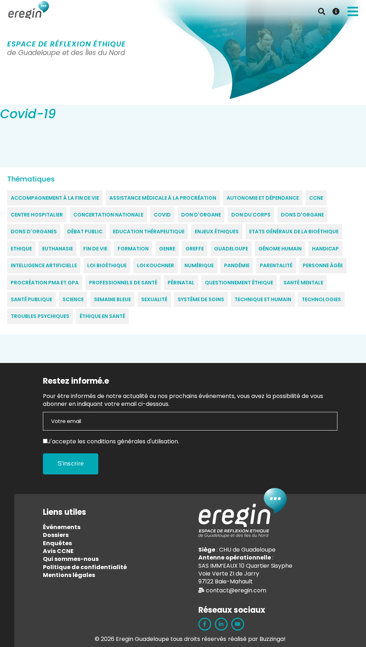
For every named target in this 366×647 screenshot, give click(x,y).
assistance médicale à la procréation (162, 197)
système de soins (201, 299)
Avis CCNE (58, 551)
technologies (321, 299)
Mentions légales (69, 575)
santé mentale (303, 282)
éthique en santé (102, 316)
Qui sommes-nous (71, 559)
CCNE (316, 197)
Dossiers (56, 535)
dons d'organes (34, 231)
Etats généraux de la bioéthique (293, 231)
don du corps (251, 214)
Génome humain (280, 248)
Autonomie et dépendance (263, 197)
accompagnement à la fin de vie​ (55, 197)
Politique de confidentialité (85, 567)
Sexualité (154, 299)
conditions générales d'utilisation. (133, 441)
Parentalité (276, 265)
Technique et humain (262, 299)
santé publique (31, 299)
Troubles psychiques (40, 316)
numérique (199, 265)
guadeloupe (231, 248)
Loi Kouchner (155, 265)
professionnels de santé (123, 282)
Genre (167, 248)
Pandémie (236, 265)
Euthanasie (57, 248)
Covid (162, 214)
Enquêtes (57, 543)
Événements (61, 527)
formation (133, 248)
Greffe (195, 248)
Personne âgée (323, 265)
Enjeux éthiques (217, 231)
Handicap (325, 248)
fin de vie (95, 248)
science (73, 299)
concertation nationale (108, 214)
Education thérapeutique (148, 231)
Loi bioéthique (107, 265)
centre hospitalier (37, 214)
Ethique (21, 248)
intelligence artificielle (44, 265)
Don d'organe (201, 214)
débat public (85, 231)
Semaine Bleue (112, 299)
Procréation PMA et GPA (45, 282)
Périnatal (181, 282)
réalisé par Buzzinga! (257, 639)
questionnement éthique (239, 282)
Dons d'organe (302, 214)
